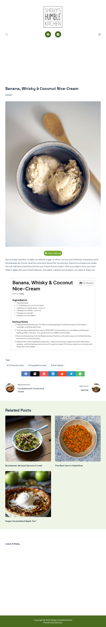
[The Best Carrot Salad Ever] (78, 438)
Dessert (8, 95)
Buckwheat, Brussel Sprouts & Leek (23, 465)
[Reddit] (62, 373)
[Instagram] (58, 34)
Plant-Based (57, 365)
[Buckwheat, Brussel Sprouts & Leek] (28, 438)
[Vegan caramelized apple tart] (28, 494)
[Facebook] (48, 34)
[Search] (6, 34)
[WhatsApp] (80, 373)
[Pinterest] (43, 373)
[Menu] (99, 34)
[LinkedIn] (53, 373)
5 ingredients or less (37, 365)
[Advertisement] (53, 58)
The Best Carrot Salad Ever (69, 465)
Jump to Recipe (54, 253)
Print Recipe (87, 283)
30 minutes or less (15, 365)
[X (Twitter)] (34, 373)
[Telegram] (71, 373)
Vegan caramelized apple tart (20, 521)
